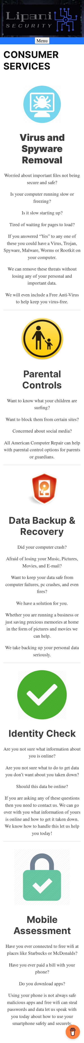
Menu (42, 40)
